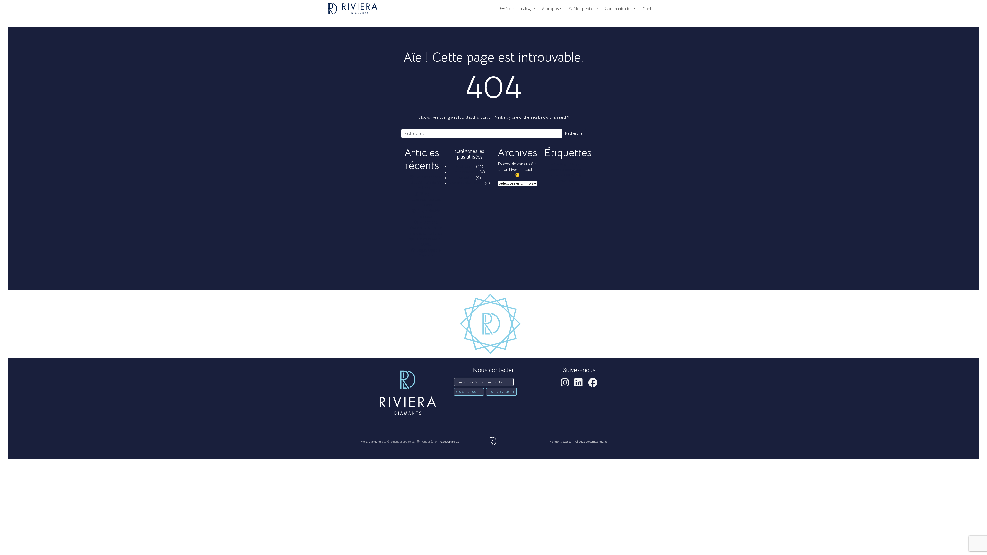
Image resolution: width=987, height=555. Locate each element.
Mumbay (576, 175)
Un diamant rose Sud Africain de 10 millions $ (426, 182)
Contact (650, 8)
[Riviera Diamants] (352, 8)
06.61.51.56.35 (469, 392)
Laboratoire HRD (560, 175)
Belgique (574, 164)
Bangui (564, 164)
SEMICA (561, 181)
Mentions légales (560, 441)
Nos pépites (584, 8)
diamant (570, 170)
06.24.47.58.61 (501, 392)
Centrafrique (556, 170)
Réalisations (465, 166)
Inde (578, 170)
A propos (550, 8)
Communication (619, 8)
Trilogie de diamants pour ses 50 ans (426, 199)
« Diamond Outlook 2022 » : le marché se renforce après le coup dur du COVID (426, 233)
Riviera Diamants (370, 441)
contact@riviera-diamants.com (483, 382)
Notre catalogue (520, 8)
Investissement (466, 172)
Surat (571, 181)
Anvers (555, 164)
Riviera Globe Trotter (466, 183)
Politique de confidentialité (590, 441)
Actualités (466, 177)
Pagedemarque (449, 441)
